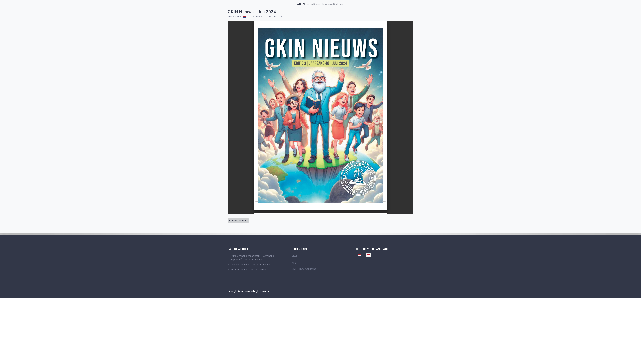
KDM (294, 256)
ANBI (294, 262)
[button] (229, 4)
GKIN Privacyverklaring (304, 269)
